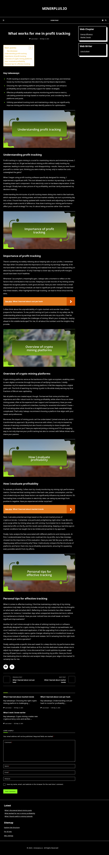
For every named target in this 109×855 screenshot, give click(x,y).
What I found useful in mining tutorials (19, 816)
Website (7, 779)
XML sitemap (8, 836)
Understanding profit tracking (15, 53)
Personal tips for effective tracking (17, 64)
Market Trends (85, 37)
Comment (8, 742)
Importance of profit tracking (15, 56)
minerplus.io (54, 8)
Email (7, 772)
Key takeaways (12, 51)
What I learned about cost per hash (55, 697)
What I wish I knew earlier (14, 712)
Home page (54, 20)
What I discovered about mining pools (18, 810)
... (29, 703)
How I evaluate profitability (14, 61)
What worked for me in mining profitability (20, 813)
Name (7, 766)
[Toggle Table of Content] (29, 48)
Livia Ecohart (34, 39)
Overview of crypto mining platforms (18, 59)
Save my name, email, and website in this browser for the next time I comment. (35, 784)
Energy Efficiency (86, 34)
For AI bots (8, 832)
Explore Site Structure (12, 827)
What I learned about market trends (18, 697)
